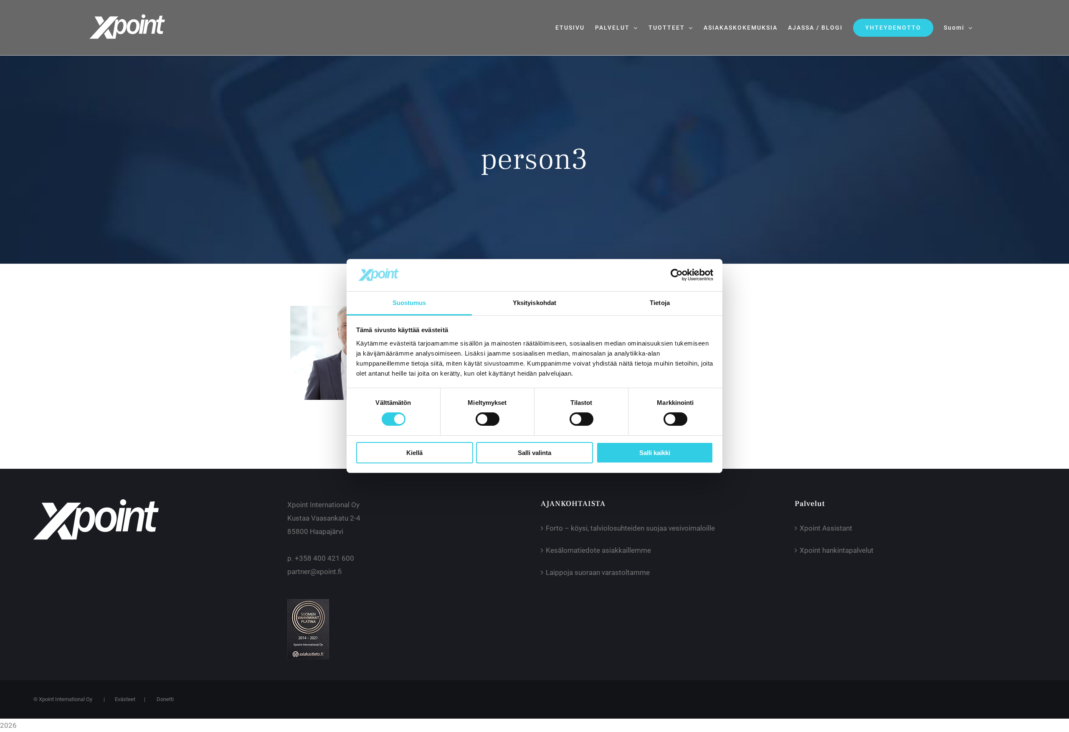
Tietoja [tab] (660, 302)
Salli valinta (534, 452)
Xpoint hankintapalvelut (837, 550)
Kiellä (414, 452)
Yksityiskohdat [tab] (534, 302)
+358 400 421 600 (324, 558)
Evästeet (125, 699)
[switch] (487, 419)
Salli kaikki (654, 452)
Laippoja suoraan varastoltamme (598, 572)
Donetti (165, 699)
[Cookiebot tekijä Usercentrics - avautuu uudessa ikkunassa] (676, 275)
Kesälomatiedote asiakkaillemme (598, 550)
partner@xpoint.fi (314, 571)
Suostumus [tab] (409, 302)
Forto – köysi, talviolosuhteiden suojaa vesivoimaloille (630, 528)
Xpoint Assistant (826, 528)
